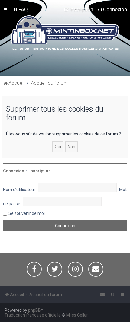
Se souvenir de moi (26, 213)
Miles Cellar (77, 315)
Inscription (40, 170)
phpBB (34, 310)
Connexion (13, 170)
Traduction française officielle (33, 315)
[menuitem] (20, 9)
